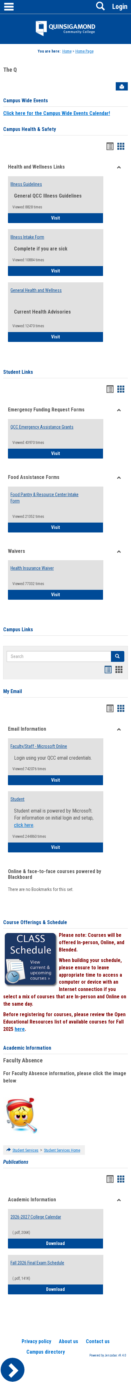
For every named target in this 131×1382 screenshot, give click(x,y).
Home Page (84, 51)
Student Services (25, 1150)
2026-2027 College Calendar (35, 1216)
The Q (10, 69)
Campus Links (18, 629)
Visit (73, 218)
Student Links (18, 372)
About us (68, 1341)
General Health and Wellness (36, 290)
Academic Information (27, 1048)
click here (23, 825)
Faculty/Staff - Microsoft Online (38, 746)
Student (17, 799)
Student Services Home (62, 1150)
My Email (12, 691)
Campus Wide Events (25, 101)
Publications (15, 1162)
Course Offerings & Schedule (35, 922)
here (20, 1029)
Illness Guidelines (26, 184)
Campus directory (45, 1352)
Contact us (98, 1341)
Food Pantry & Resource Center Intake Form (44, 497)
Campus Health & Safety (29, 129)
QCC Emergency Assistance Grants (41, 427)
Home (67, 51)
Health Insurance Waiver (32, 568)
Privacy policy (36, 1341)
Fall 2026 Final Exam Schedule (37, 1262)
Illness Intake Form (27, 237)
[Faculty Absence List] (21, 1115)
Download (74, 1243)
